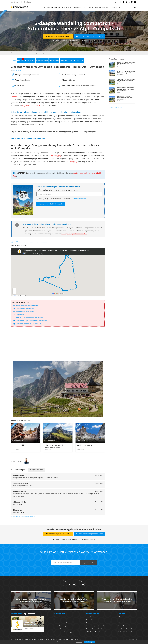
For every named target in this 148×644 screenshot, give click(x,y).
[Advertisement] (58, 344)
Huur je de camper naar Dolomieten (29, 318)
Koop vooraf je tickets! (61, 623)
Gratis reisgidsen (101, 7)
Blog (113, 7)
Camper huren (67, 60)
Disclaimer (59, 639)
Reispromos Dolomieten (24, 309)
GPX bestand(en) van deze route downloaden (30, 242)
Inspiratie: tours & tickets (25, 312)
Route (14, 60)
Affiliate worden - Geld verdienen (97, 632)
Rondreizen (66, 7)
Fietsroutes (78, 7)
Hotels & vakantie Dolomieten (26, 306)
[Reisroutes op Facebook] (123, 2)
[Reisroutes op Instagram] (132, 2)
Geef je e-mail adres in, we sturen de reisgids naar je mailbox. (57, 190)
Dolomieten (29, 53)
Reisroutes (19, 7)
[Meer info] (119, 8)
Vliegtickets (55, 60)
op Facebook (23, 613)
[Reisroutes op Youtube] (135, 2)
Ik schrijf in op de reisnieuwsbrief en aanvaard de (63, 199)
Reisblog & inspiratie (61, 629)
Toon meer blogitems (116, 107)
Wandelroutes (21, 53)
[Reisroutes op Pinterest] (129, 2)
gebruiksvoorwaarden (80, 199)
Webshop (28, 2)
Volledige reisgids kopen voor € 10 (59, 36)
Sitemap (73, 639)
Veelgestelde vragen (61, 626)
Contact (79, 639)
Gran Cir (39, 105)
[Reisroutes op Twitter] (126, 2)
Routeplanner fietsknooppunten (65, 632)
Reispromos (31, 60)
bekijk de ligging (55, 155)
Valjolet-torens (27, 105)
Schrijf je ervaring (36, 470)
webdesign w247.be (131, 639)
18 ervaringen (17, 70)
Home (14, 53)
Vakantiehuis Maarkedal (127, 632)
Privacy (48, 639)
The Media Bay (16, 639)
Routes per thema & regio (127, 629)
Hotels (21, 59)
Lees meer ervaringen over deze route (23, 516)
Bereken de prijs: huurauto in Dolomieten (31, 321)
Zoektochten (58, 620)
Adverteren (16, 2)
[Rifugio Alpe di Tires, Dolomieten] (58, 389)
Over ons (89, 623)
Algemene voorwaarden (38, 639)
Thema (89, 7)
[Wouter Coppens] (26, 461)
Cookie (53, 639)
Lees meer (79, 642)
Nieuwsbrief (90, 620)
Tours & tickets (43, 60)
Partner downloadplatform (95, 629)
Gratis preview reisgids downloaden (90, 36)
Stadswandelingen (51, 7)
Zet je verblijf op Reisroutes (95, 626)
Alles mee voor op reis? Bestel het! (28, 324)
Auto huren (79, 60)
